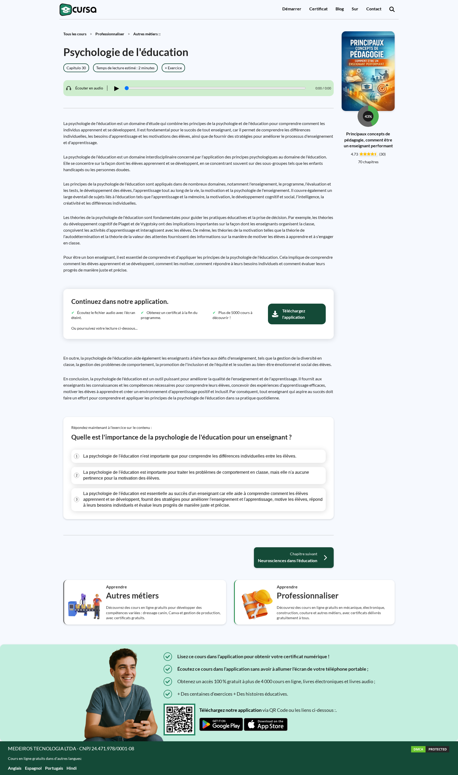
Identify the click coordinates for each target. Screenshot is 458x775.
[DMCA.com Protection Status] (430, 758)
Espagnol (33, 767)
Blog (340, 8)
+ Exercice (173, 68)
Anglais (14, 767)
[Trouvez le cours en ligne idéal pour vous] (392, 9)
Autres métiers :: (147, 34)
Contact (373, 8)
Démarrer (291, 8)
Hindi (72, 767)
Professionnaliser (109, 34)
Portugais (54, 767)
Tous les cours (74, 34)
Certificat (318, 8)
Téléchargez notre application (230, 710)
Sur (355, 8)
